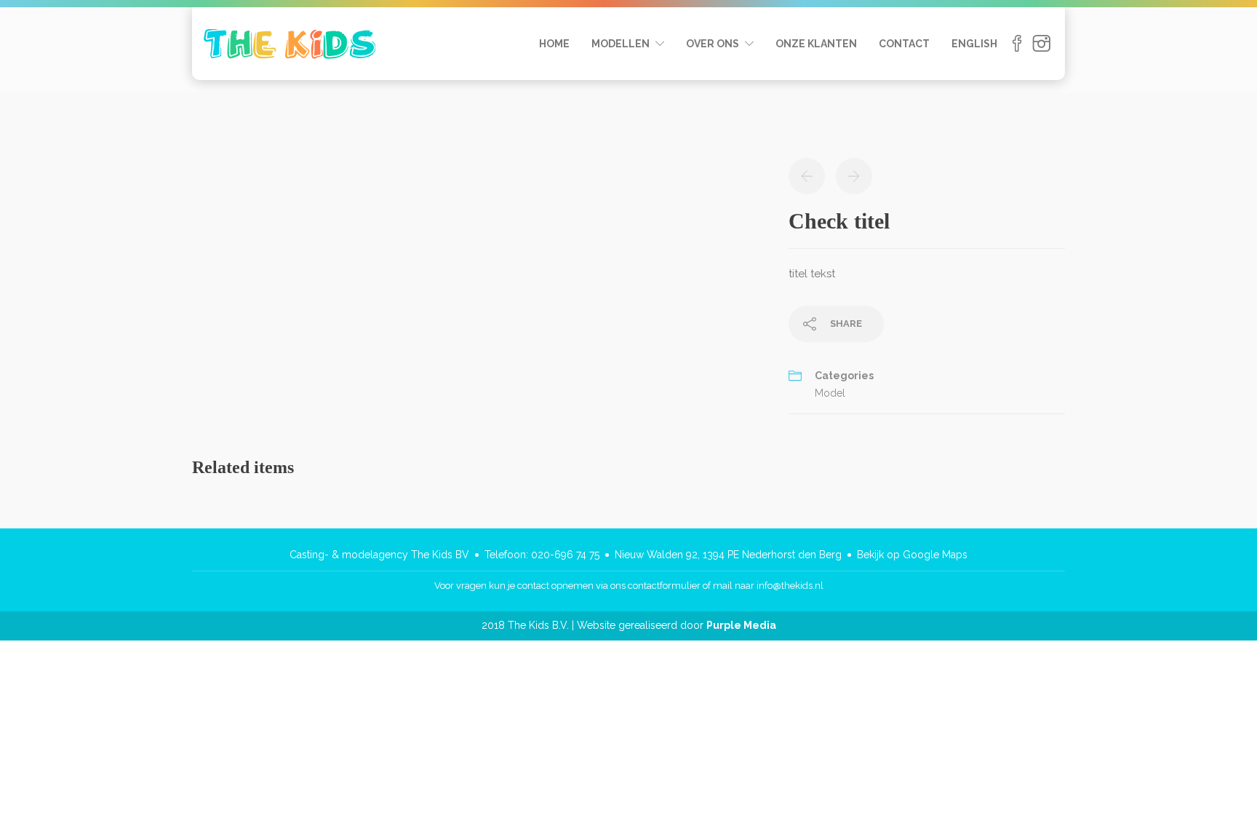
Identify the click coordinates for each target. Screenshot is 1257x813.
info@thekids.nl (790, 585)
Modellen (620, 43)
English (974, 43)
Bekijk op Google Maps (912, 554)
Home (554, 43)
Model (830, 393)
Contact (904, 43)
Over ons (712, 43)
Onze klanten (816, 43)
